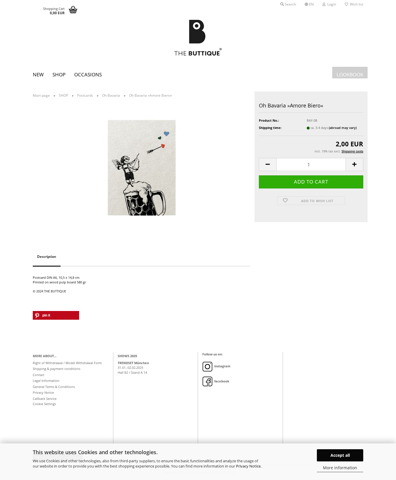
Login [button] (331, 4)
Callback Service (45, 398)
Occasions (88, 74)
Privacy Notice (248, 466)
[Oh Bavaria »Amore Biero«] (141, 167)
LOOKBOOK (350, 74)
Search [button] (290, 4)
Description (46, 256)
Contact (38, 375)
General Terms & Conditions (54, 386)
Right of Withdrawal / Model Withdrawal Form (67, 363)
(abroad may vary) (343, 127)
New (38, 74)
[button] (309, 4)
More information (340, 467)
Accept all (340, 455)
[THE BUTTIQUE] (198, 38)
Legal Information (46, 380)
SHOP (59, 74)
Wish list (355, 4)
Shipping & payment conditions (56, 368)
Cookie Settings (44, 404)
